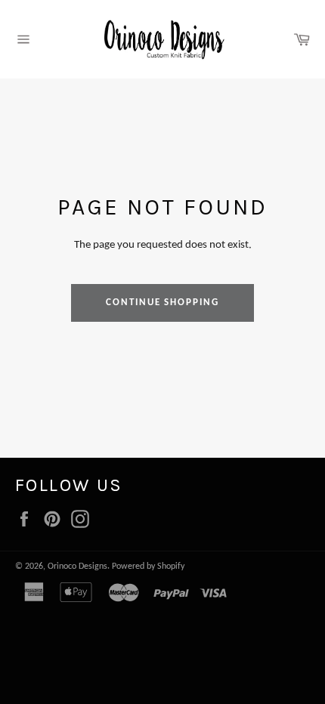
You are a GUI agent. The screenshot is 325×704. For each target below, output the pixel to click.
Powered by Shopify (148, 566)
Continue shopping (162, 302)
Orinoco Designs (77, 566)
